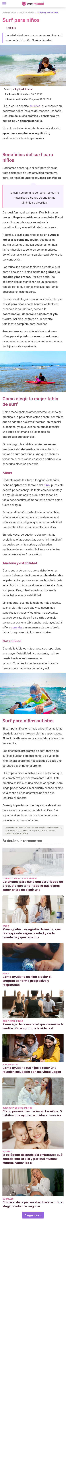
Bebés (5, 973)
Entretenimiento (26, 12)
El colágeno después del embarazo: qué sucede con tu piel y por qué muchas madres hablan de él (32, 1159)
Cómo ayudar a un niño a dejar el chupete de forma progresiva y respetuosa (26, 981)
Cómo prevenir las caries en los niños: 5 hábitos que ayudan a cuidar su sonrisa (32, 1113)
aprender (16, 627)
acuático (34, 106)
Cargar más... (33, 1215)
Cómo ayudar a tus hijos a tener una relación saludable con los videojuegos (32, 1070)
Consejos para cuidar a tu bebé (19, 878)
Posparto (7, 1151)
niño (47, 485)
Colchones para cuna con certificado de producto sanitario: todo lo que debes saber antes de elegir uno (32, 886)
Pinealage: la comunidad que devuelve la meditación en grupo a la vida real (33, 1026)
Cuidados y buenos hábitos (17, 1108)
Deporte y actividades (47, 12)
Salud (5, 926)
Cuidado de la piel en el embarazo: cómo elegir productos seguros (32, 1204)
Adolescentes (9, 12)
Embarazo (8, 1199)
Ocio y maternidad (12, 1021)
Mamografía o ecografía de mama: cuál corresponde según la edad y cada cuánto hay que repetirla (31, 933)
